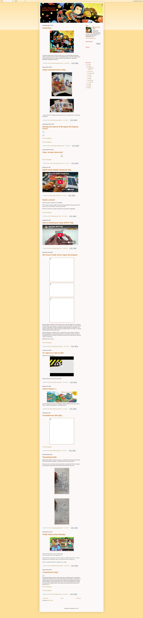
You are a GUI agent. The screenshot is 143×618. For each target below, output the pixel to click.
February (90, 80)
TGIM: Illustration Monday (54, 534)
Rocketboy (46, 28)
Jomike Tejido (97, 27)
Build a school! (48, 200)
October (89, 71)
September (90, 73)
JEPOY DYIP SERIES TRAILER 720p (56, 170)
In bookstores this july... (52, 415)
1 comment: (64, 195)
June (89, 76)
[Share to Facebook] (76, 63)
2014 (88, 66)
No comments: (67, 63)
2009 (88, 87)
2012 (88, 86)
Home (62, 598)
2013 (88, 84)
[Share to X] (75, 63)
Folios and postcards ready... (54, 70)
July (89, 75)
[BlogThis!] (73, 63)
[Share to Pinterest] (77, 63)
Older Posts (78, 598)
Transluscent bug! (50, 572)
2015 (88, 64)
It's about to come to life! (53, 353)
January (90, 82)
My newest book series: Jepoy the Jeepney (59, 255)
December (90, 67)
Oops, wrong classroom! (52, 152)
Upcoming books (49, 457)
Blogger (77, 608)
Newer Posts (45, 598)
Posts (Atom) (50, 600)
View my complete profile (91, 38)
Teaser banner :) (49, 389)
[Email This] (72, 63)
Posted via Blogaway (47, 138)
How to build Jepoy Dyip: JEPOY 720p (57, 223)
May (89, 78)
